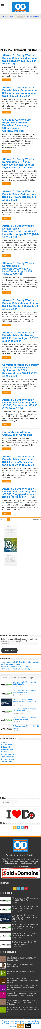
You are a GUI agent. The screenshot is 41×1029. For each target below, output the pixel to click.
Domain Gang (6, 744)
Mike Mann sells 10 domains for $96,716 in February (24, 710)
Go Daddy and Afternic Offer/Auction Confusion (17, 433)
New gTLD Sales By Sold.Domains (15, 666)
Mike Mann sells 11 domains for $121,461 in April (24, 683)
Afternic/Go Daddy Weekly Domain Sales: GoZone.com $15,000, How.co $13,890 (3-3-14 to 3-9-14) (19, 195)
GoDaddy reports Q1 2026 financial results (24, 943)
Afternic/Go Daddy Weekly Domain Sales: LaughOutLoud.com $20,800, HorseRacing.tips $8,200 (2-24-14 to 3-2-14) (20, 231)
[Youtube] (26, 827)
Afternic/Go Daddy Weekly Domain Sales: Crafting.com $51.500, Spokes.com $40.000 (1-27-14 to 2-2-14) (19, 404)
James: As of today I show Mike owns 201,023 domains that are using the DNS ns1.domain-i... (22, 1002)
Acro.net (4, 742)
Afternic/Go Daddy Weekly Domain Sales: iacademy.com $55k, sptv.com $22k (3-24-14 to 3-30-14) (19, 59)
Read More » (7, 80)
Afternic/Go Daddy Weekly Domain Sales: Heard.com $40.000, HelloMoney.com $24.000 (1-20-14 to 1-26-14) (18, 460)
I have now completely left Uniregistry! (16, 669)
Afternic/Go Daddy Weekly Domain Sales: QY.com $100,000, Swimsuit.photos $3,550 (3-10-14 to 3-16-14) (18, 163)
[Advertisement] (20, 31)
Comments (22, 678)
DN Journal (5, 747)
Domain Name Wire (8, 754)
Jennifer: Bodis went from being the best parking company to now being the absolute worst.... (22, 959)
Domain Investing (7, 759)
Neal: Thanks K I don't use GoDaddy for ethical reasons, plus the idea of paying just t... (23, 1009)
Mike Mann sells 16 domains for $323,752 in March (24, 692)
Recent (4, 678)
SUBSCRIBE (9, 650)
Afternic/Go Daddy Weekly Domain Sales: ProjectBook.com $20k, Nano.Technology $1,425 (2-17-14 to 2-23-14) (19, 269)
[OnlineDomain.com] (21, 6)
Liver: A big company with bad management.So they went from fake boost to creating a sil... (23, 980)
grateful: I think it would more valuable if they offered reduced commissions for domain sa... (22, 988)
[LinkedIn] (22, 827)
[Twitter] (18, 827)
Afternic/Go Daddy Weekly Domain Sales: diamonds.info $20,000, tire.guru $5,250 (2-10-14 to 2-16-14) (20, 304)
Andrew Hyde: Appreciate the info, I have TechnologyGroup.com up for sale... (22, 994)
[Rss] (15, 827)
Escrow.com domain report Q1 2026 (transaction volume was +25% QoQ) (26, 701)
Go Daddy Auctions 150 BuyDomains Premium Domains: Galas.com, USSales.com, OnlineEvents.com (16, 125)
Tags (31, 678)
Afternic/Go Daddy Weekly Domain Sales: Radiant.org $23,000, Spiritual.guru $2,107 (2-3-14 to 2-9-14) (20, 336)
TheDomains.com (8, 757)
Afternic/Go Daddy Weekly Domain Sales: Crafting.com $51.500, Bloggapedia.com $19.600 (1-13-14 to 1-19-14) (19, 492)
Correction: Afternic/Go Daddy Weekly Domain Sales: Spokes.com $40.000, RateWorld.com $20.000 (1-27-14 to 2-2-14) (20, 370)
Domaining (5, 752)
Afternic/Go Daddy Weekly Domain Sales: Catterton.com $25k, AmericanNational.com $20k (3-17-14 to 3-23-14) (19, 91)
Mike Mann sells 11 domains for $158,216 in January (24, 718)
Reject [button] (28, 1026)
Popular (13, 678)
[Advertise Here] (20, 16)
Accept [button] (20, 1026)
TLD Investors (6, 762)
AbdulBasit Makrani (8, 749)
